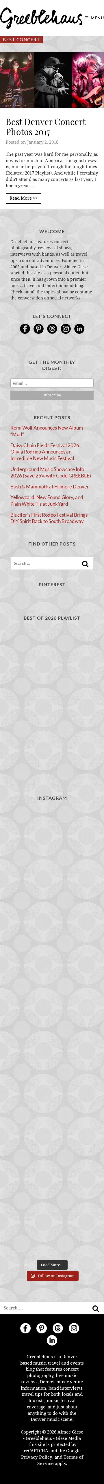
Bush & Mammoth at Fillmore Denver (49, 487)
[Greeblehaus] (41, 18)
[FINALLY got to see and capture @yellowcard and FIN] (52, 1132)
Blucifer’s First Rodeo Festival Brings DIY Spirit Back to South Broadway (49, 518)
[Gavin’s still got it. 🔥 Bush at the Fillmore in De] (52, 1081)
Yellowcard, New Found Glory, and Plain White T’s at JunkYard (46, 500)
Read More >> (24, 198)
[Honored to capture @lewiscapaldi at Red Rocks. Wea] (52, 1182)
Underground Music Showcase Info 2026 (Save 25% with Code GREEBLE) (50, 472)
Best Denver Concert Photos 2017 (46, 126)
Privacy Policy (36, 1457)
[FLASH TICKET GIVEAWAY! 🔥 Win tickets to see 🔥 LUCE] (52, 1032)
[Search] (85, 564)
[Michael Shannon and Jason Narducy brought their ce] (52, 982)
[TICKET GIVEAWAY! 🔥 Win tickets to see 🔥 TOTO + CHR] (52, 882)
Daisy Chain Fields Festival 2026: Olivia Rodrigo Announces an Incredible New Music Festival (45, 451)
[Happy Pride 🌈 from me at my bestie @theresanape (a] (52, 1231)
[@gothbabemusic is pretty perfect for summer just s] (52, 832)
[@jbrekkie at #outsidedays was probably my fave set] (52, 932)
